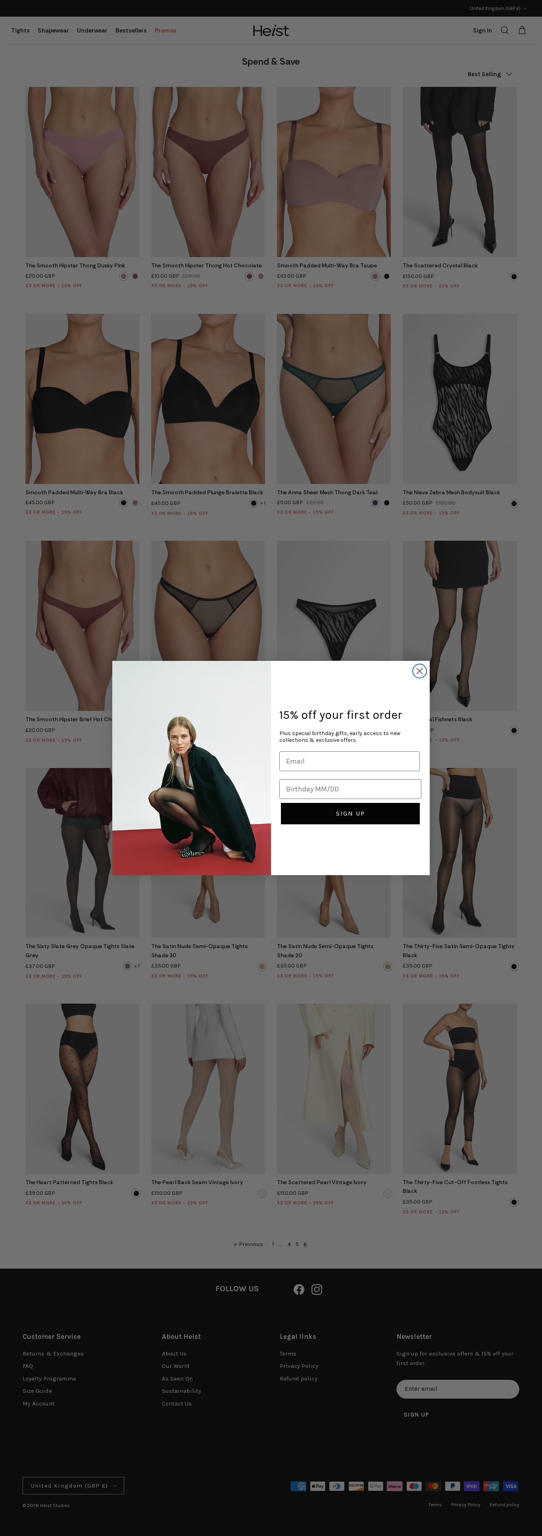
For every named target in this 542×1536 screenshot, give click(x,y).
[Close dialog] (420, 671)
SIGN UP (350, 813)
